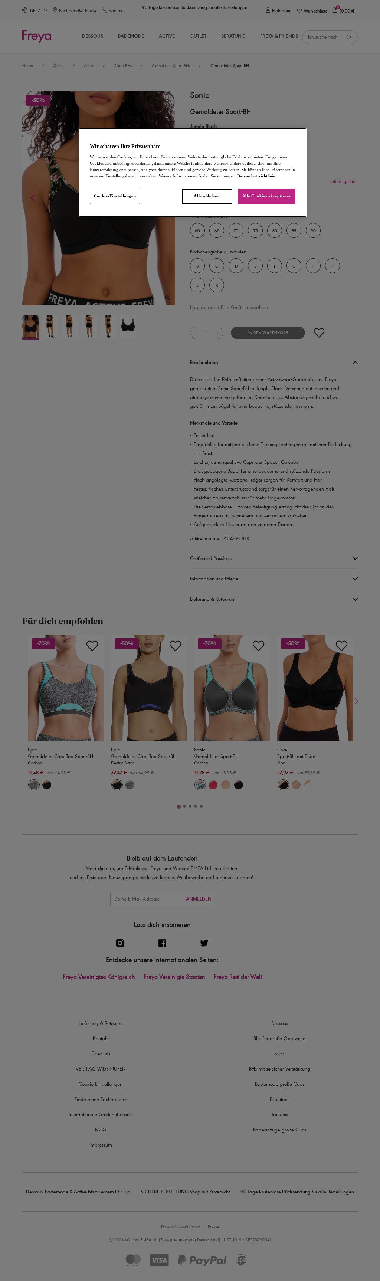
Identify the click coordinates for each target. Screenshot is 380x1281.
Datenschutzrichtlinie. (256, 176)
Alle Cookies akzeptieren (267, 196)
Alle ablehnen (207, 196)
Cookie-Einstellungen (115, 196)
